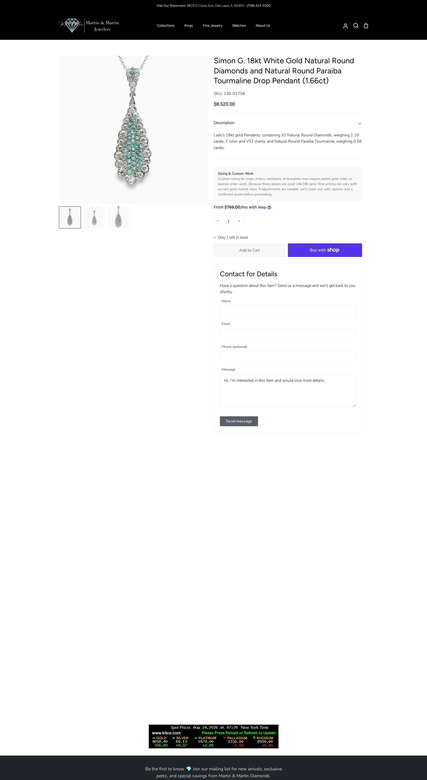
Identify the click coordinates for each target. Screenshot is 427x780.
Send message (239, 421)
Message (228, 370)
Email (226, 324)
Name (226, 301)
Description (224, 123)
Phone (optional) (234, 347)
